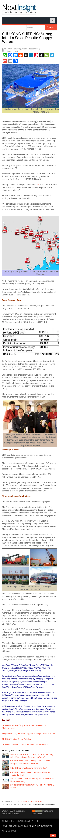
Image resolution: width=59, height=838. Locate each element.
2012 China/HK (36, 801)
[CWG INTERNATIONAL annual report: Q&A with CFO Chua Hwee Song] (6, 780)
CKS (37, 185)
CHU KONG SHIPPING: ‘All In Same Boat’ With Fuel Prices (26, 745)
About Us (6, 831)
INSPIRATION (47, 826)
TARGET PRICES (16, 826)
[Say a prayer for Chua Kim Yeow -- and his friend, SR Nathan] (6, 786)
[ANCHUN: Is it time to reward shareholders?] (6, 768)
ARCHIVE (23, 801)
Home (15, 801)
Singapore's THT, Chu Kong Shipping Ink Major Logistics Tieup (28, 734)
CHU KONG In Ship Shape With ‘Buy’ (17, 739)
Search (52, 27)
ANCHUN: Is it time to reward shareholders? (28, 768)
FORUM (27, 826)
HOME (4, 826)
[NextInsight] (19, 8)
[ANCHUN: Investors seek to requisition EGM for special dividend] (6, 774)
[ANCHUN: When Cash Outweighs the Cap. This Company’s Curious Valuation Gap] (6, 762)
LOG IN (14, 831)
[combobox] (35, 27)
